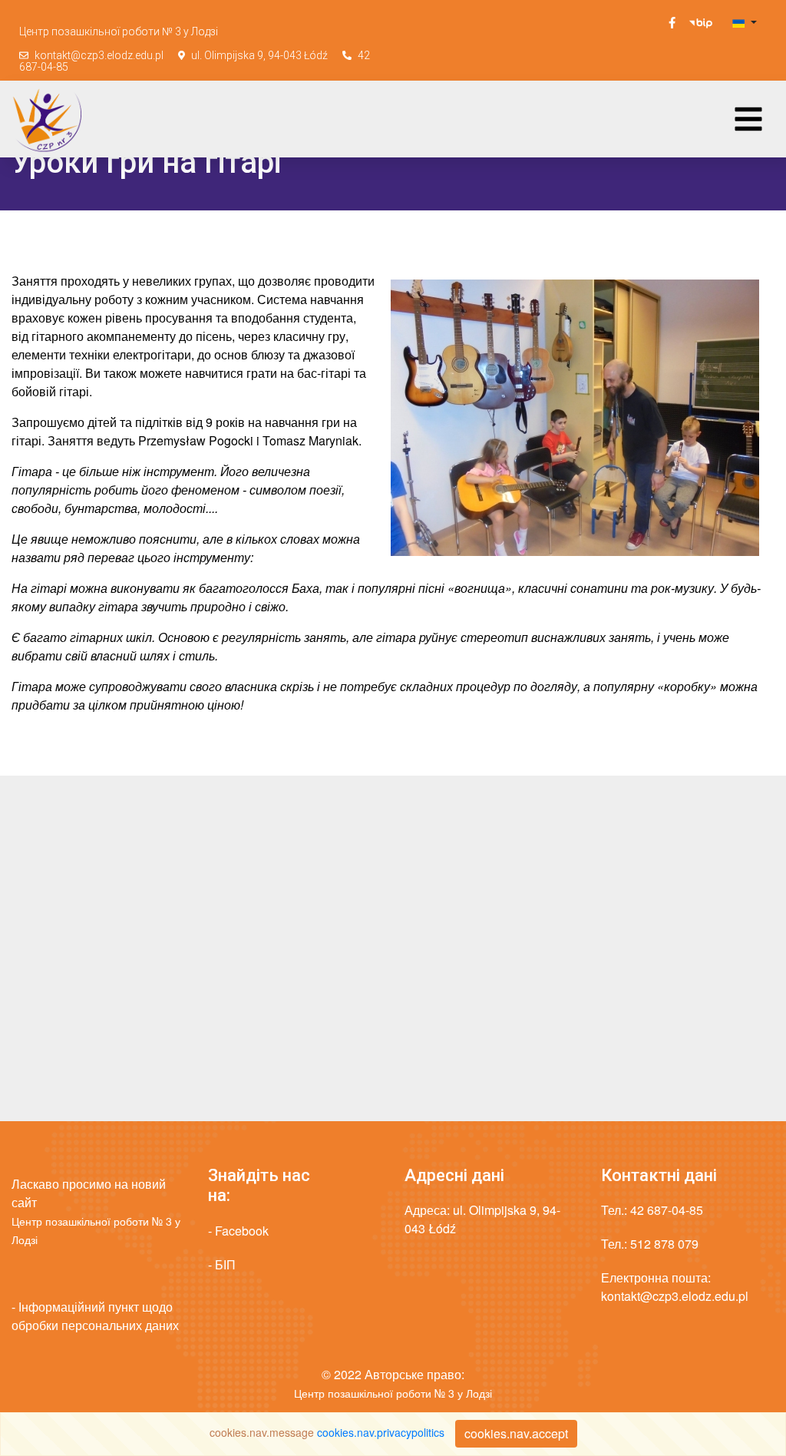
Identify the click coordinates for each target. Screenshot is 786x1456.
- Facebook (238, 1230)
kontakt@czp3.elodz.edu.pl (99, 55)
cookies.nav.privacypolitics (380, 1432)
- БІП (222, 1264)
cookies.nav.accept (516, 1433)
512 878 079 (664, 1243)
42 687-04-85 (666, 1210)
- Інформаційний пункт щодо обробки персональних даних (95, 1316)
